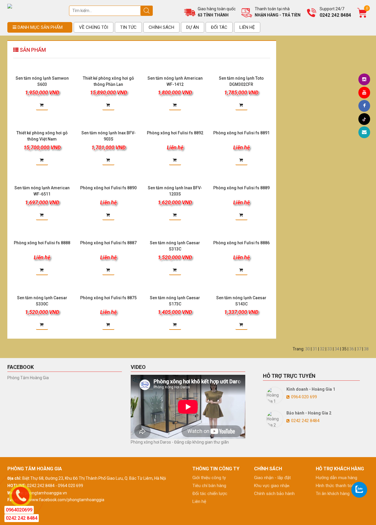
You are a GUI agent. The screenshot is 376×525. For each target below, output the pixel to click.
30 (307, 349)
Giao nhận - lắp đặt (272, 477)
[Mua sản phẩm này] (42, 102)
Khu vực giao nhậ (270, 485)
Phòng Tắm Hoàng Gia (28, 377)
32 (322, 349)
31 (315, 349)
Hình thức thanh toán (336, 485)
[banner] (9, 6)
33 (329, 349)
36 (351, 349)
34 (337, 349)
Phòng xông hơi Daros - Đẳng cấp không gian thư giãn (180, 442)
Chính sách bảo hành (274, 493)
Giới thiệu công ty (209, 477)
